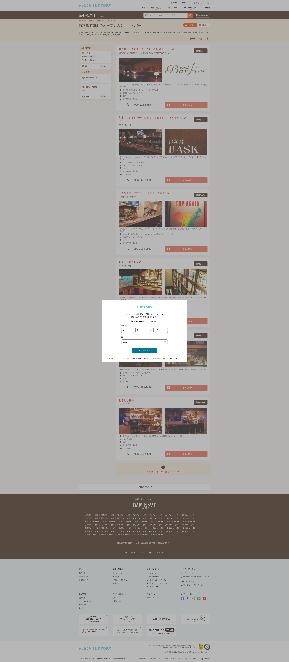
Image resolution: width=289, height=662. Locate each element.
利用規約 (126, 358)
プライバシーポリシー (138, 358)
